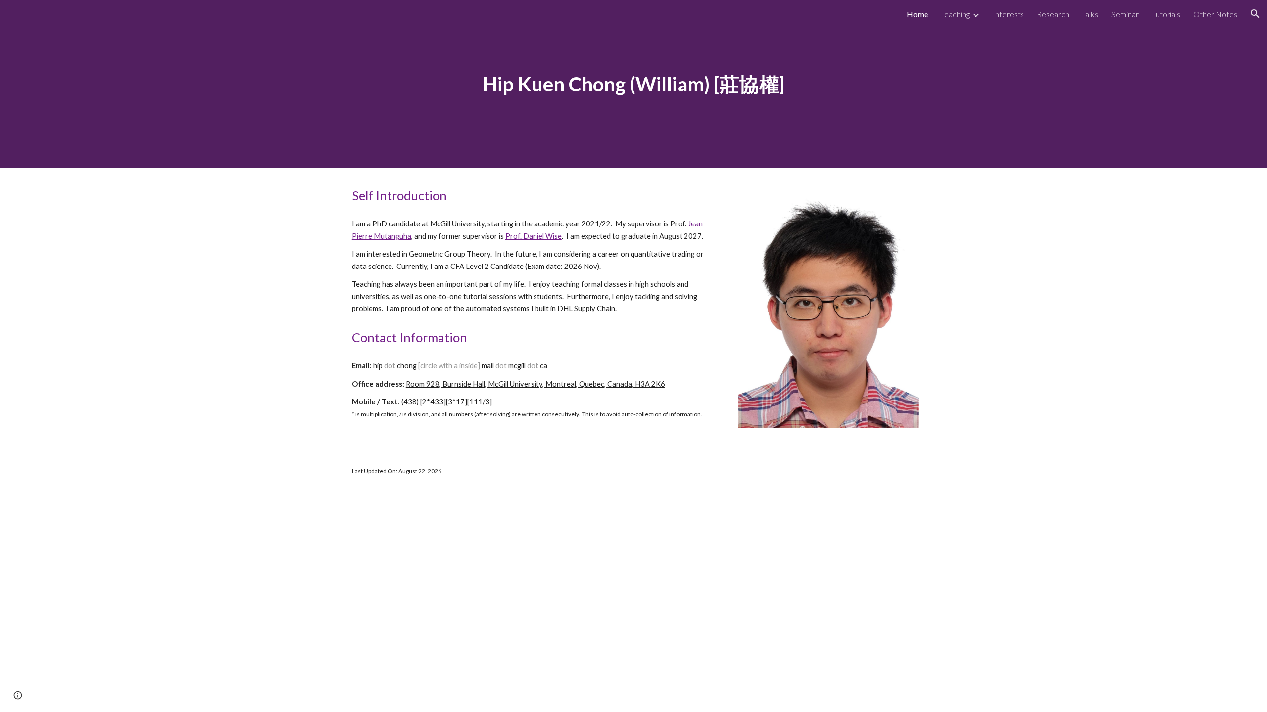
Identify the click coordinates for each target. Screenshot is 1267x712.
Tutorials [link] (1166, 14)
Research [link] (1053, 14)
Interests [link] (1008, 14)
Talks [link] (1090, 14)
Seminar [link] (1125, 14)
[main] (633, 84)
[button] (1255, 14)
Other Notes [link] (1215, 14)
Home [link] (917, 14)
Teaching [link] (955, 14)
